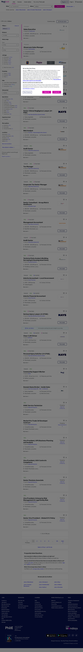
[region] (42, 80)
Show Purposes (27, 92)
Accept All (56, 92)
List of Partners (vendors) (29, 88)
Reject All (46, 92)
